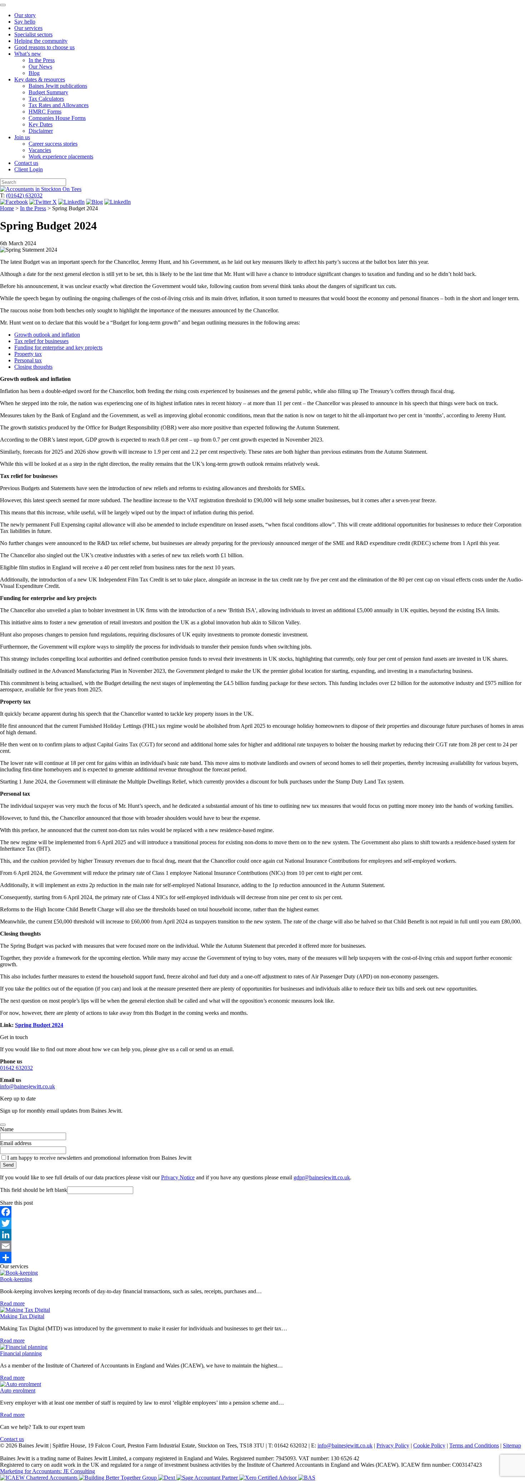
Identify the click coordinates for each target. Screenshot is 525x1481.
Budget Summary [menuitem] (48, 92)
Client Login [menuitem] (28, 169)
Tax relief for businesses (41, 341)
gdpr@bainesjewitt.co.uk (322, 1177)
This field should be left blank (33, 1190)
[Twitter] (262, 1223)
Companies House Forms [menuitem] (57, 118)
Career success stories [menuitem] (53, 144)
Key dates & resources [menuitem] (39, 79)
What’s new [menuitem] (27, 54)
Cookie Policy (429, 1445)
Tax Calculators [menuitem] (46, 99)
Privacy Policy (392, 1445)
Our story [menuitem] (25, 15)
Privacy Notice (178, 1177)
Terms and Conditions (474, 1445)
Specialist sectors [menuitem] (33, 34)
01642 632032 (16, 1068)
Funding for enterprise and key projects (58, 347)
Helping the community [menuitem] (41, 41)
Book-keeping (16, 1279)
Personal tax (28, 360)
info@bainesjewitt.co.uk (27, 1086)
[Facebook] (262, 1212)
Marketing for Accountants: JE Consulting (47, 1471)
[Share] (262, 1257)
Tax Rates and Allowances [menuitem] (59, 105)
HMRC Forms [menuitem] (45, 112)
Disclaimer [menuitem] (41, 131)
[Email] (262, 1246)
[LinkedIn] (262, 1234)
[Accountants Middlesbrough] (40, 189)
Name (7, 1129)
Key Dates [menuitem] (40, 124)
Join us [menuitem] (22, 137)
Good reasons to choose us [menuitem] (44, 47)
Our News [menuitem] (40, 67)
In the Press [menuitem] (42, 60)
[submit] (3, 1125)
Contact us (12, 1439)
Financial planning (21, 1353)
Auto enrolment (17, 1390)
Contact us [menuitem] (26, 163)
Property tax (28, 354)
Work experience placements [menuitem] (61, 156)
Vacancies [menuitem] (40, 150)
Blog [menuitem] (34, 73)
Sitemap (512, 1445)
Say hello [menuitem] (24, 22)
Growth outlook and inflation (47, 335)
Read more (12, 1303)
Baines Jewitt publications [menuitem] (58, 86)
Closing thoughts (33, 367)
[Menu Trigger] (3, 5)
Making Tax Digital (22, 1316)
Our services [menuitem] (28, 28)
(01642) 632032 (24, 195)
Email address (15, 1143)
